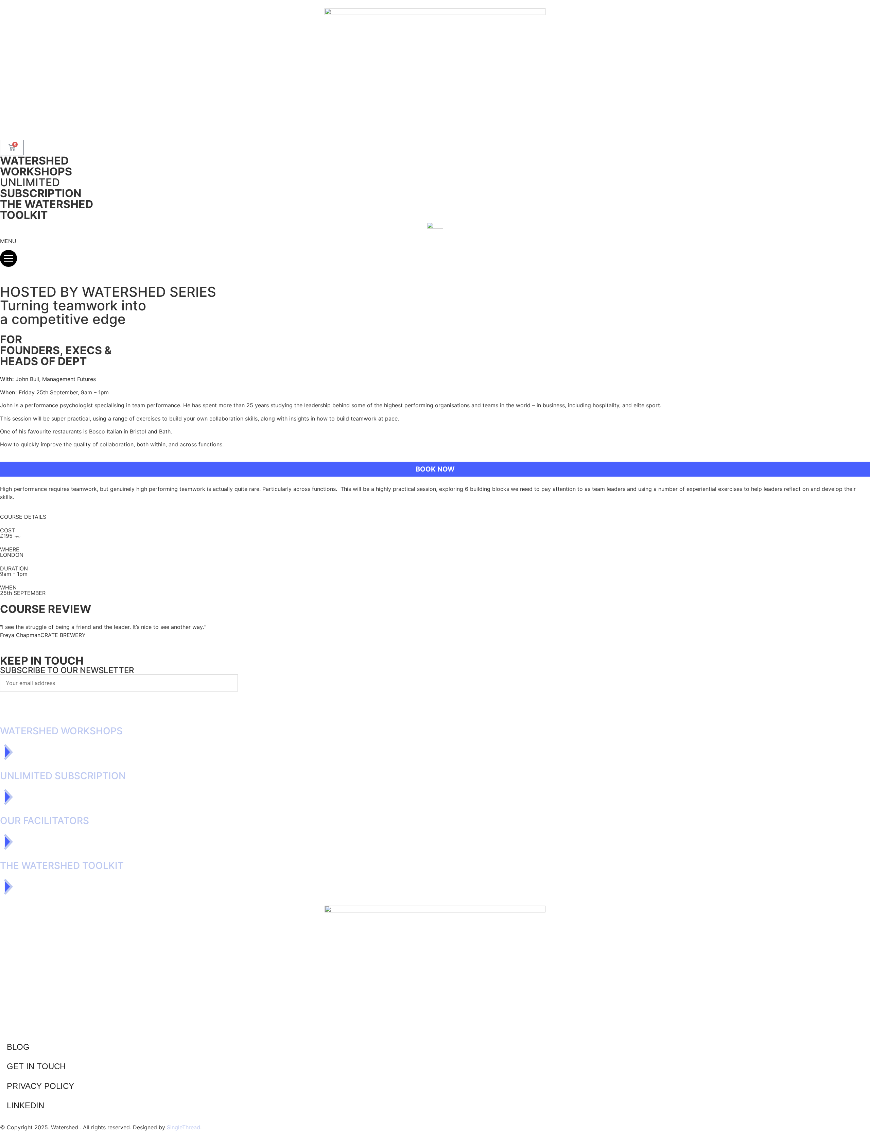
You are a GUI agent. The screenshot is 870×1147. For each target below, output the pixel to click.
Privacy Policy (40, 1086)
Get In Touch (36, 1066)
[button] (435, 469)
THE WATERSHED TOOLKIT (46, 210)
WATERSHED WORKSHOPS (36, 166)
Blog (18, 1046)
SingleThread (183, 1127)
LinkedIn (25, 1105)
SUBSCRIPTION (41, 188)
